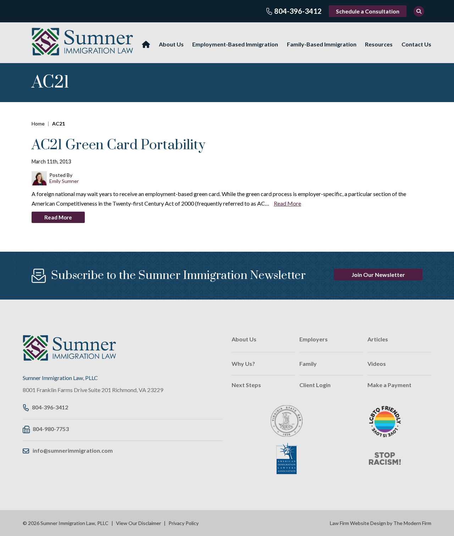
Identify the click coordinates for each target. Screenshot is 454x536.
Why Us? (243, 363)
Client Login (315, 384)
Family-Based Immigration (321, 44)
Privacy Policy (183, 523)
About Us (171, 44)
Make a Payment (389, 384)
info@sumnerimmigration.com (73, 450)
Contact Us (416, 44)
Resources (379, 44)
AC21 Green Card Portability (118, 145)
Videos (376, 363)
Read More (287, 203)
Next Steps (246, 384)
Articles (377, 339)
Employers (313, 339)
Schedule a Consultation (367, 11)
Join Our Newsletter (378, 274)
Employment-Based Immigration (235, 44)
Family (308, 363)
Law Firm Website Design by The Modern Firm (380, 523)
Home (146, 44)
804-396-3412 (298, 11)
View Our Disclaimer (138, 523)
